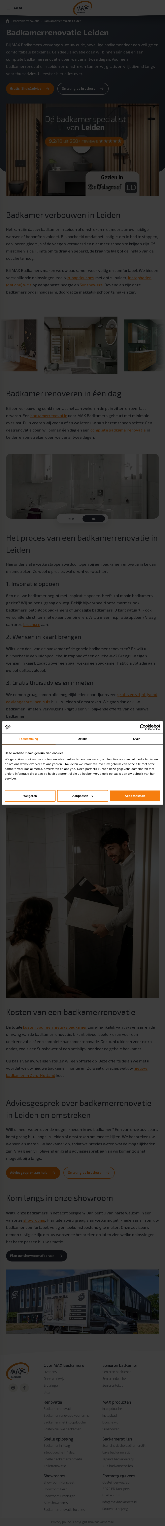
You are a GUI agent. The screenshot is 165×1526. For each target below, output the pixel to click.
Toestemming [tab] (28, 738)
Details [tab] (83, 738)
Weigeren (30, 796)
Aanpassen (80, 796)
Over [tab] (136, 738)
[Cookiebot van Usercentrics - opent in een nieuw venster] (142, 727)
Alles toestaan (135, 796)
